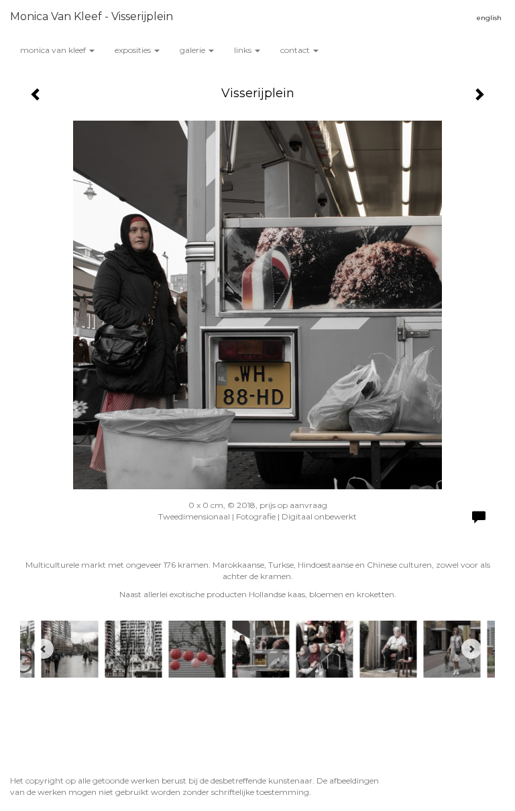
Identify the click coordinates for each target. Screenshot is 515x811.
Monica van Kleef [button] (54, 50)
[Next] (471, 649)
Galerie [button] (193, 50)
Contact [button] (296, 50)
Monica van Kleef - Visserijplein (91, 16)
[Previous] (44, 649)
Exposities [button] (134, 50)
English (489, 17)
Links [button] (243, 50)
